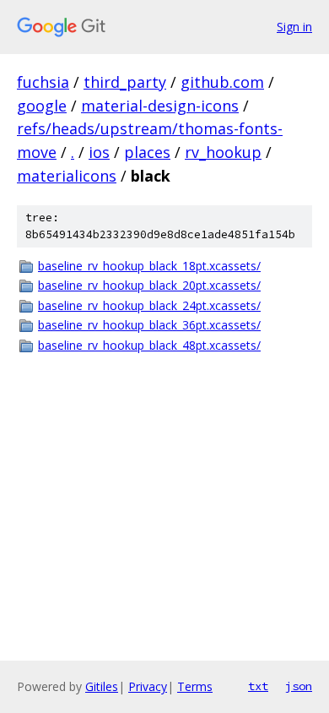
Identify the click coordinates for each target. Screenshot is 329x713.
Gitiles (101, 686)
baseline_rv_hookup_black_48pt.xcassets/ (149, 345)
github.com (222, 82)
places (147, 152)
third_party (125, 82)
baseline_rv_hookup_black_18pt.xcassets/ (149, 266)
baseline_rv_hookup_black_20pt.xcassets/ (149, 285)
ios (99, 152)
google (42, 105)
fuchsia (43, 82)
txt (258, 686)
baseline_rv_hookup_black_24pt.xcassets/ (149, 305)
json (298, 686)
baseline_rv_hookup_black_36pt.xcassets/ (149, 325)
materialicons (66, 176)
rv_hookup (223, 152)
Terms (195, 686)
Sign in (294, 27)
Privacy (147, 686)
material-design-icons (160, 105)
